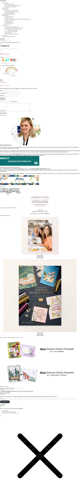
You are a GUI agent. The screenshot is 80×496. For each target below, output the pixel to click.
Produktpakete (9, 16)
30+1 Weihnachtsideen (11, 31)
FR (42, 257)
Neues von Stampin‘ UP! (8, 14)
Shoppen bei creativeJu (8, 36)
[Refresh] (2, 99)
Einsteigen (5, 3)
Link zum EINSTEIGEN (10, 6)
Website (2, 95)
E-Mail (1, 389)
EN (42, 256)
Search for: (2, 38)
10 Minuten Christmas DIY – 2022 (14, 27)
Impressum (5, 410)
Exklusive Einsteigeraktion (12, 5)
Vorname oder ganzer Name (6, 388)
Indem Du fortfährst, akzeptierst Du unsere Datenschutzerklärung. (17, 391)
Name (1, 90)
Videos (4, 25)
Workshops (5, 8)
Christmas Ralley (12, 30)
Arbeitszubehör (9, 22)
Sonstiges (8, 24)
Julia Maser (20, 408)
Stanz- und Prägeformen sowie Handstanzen (18, 19)
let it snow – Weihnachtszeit (13, 29)
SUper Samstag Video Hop (12, 26)
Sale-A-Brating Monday (11, 34)
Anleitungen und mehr (11, 10)
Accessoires (8, 21)
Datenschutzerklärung (9, 411)
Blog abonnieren (4, 401)
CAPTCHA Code (13, 101)
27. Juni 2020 (6, 57)
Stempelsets (8, 17)
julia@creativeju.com (40, 205)
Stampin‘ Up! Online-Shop (12, 11)
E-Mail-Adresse (3, 93)
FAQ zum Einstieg (9, 4)
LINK (38, 213)
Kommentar (3, 110)
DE (42, 255)
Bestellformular (10, 13)
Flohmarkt (5, 15)
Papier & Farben (9, 20)
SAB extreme (8, 32)
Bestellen (5, 9)
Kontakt (4, 35)
